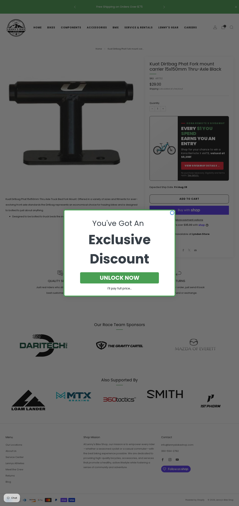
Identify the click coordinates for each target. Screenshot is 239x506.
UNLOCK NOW (119, 278)
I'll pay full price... (119, 288)
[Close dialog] (172, 213)
